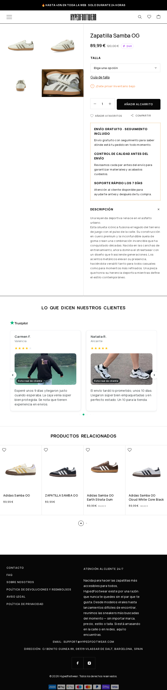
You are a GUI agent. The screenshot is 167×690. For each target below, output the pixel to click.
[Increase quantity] (111, 103)
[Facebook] (78, 663)
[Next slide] (154, 375)
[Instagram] (89, 663)
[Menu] (9, 16)
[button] (80, 414)
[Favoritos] (149, 17)
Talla (95, 58)
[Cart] (158, 17)
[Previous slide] (13, 375)
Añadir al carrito (138, 104)
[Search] (140, 17)
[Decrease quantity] (93, 103)
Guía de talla (100, 77)
